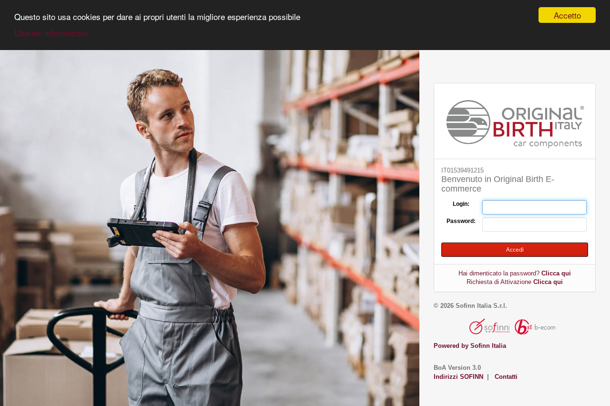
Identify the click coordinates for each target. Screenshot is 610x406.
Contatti (506, 376)
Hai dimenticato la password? (514, 273)
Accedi (515, 249)
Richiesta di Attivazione (515, 281)
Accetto (567, 15)
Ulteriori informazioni (51, 33)
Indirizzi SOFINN (458, 376)
